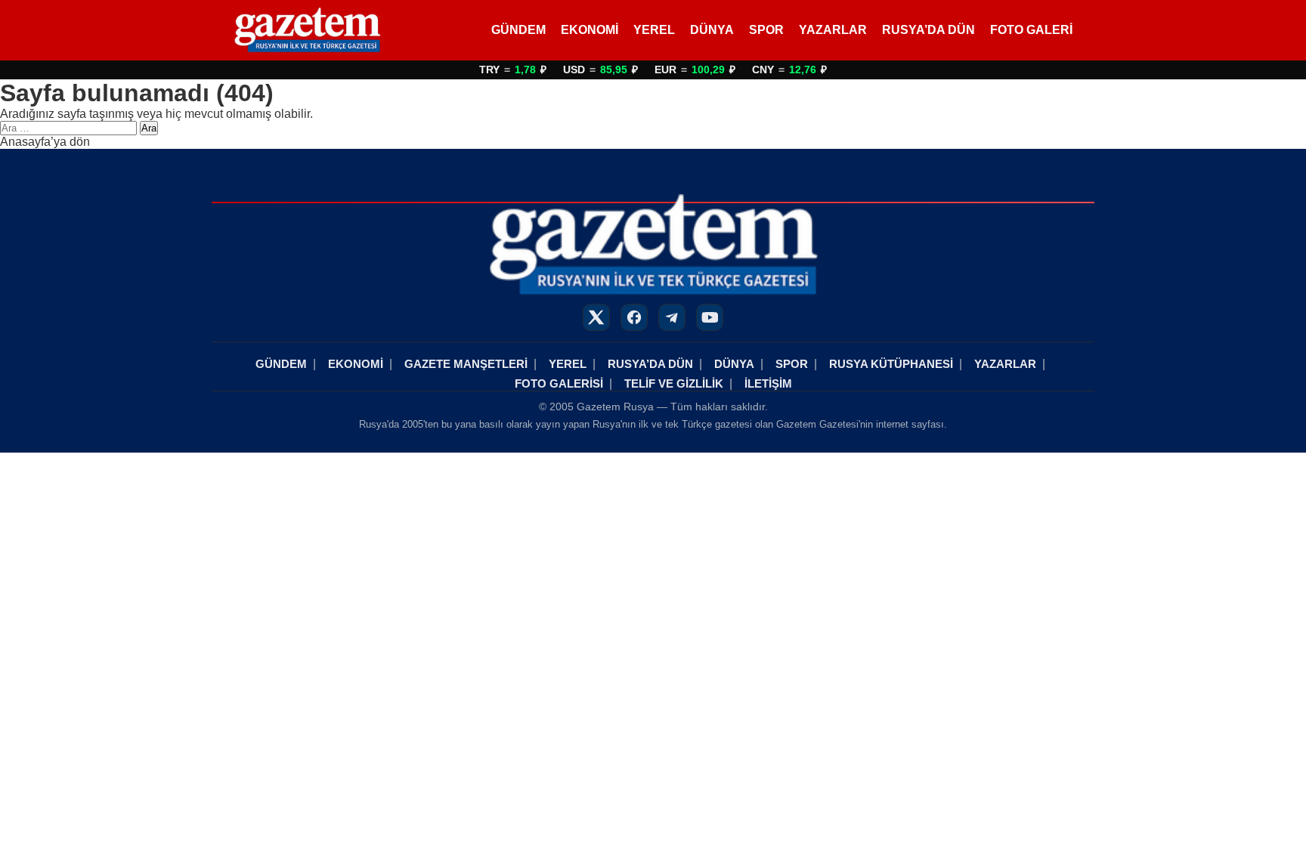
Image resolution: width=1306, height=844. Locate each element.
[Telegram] (671, 317)
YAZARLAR (833, 29)
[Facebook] (634, 317)
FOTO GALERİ (1031, 29)
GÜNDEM (518, 29)
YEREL (654, 29)
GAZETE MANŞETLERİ (466, 363)
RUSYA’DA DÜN (928, 29)
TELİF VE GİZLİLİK (673, 383)
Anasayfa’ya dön (45, 141)
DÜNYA (712, 29)
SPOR (766, 29)
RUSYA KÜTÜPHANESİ (891, 363)
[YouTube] (709, 317)
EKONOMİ (589, 29)
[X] (596, 317)
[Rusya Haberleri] (307, 30)
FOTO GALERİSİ (559, 383)
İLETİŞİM (768, 383)
